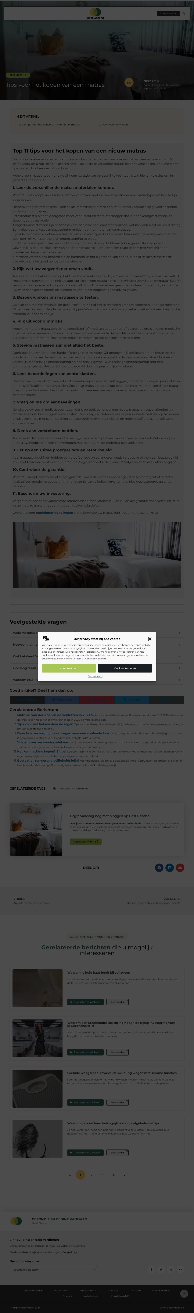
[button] (150, 639)
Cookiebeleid (95, 676)
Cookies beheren (125, 668)
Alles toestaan (69, 668)
